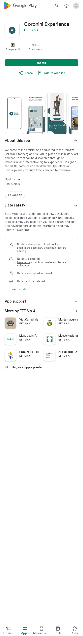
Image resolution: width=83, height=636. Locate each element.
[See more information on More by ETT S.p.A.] (76, 311)
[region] (41, 47)
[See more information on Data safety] (76, 205)
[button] (19, 49)
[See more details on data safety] (18, 289)
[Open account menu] (76, 5)
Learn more (23, 247)
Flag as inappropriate (23, 367)
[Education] (15, 195)
